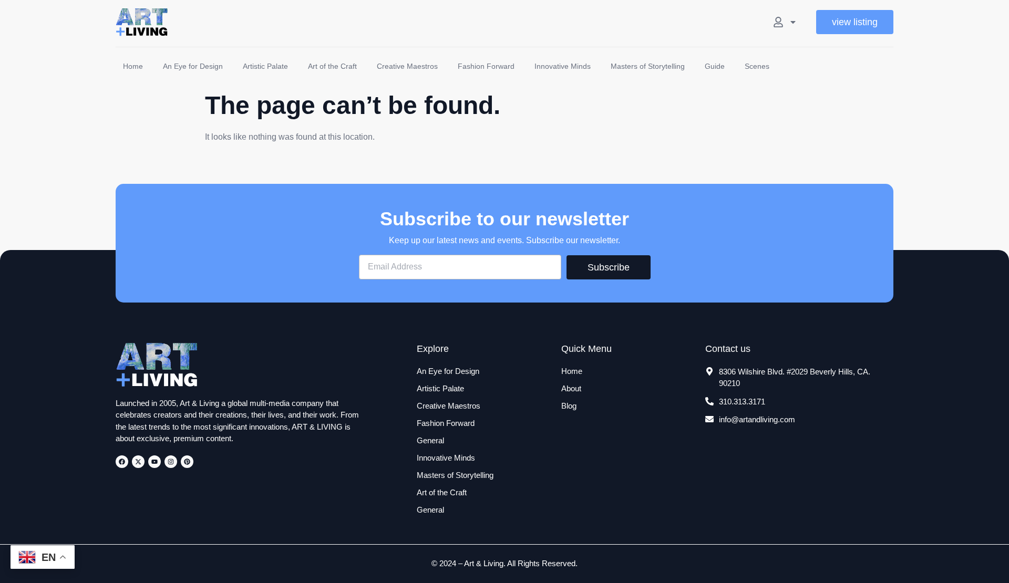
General (430, 440)
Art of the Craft (332, 66)
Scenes (757, 66)
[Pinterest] (187, 461)
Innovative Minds (562, 66)
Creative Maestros (407, 66)
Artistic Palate (265, 66)
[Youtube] (154, 461)
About (571, 388)
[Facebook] (122, 461)
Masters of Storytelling (648, 66)
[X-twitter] (138, 461)
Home (133, 66)
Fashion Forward (486, 66)
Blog (568, 405)
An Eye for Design (193, 66)
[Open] (793, 22)
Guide (715, 66)
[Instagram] (170, 461)
